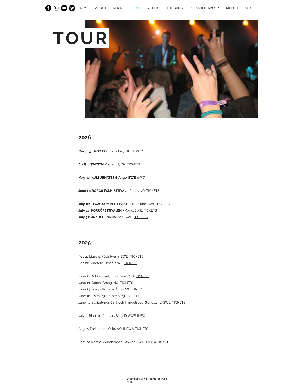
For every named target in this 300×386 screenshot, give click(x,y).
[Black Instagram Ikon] (56, 8)
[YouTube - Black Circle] (64, 8)
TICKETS (137, 151)
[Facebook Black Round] (48, 8)
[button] (118, 8)
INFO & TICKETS (135, 329)
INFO (138, 289)
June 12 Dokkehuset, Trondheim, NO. (107, 276)
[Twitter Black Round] (72, 8)
